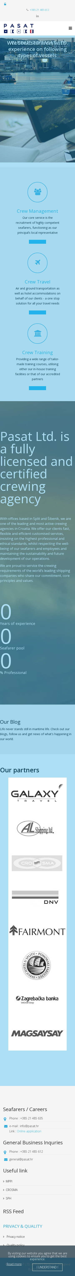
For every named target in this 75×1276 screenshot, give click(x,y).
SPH (8, 1198)
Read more (14, 1264)
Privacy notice (15, 1237)
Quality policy (15, 1245)
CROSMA (12, 1190)
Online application (29, 1131)
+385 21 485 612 (39, 10)
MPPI (9, 1181)
